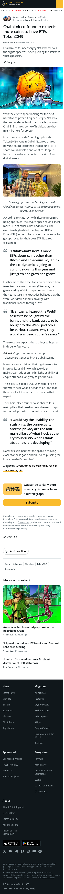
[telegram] (16, 852)
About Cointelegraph (13, 807)
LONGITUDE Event (44, 785)
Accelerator (40, 764)
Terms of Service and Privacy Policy (19, 888)
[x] (5, 852)
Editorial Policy (24, 522)
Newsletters (9, 813)
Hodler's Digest (42, 710)
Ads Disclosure (10, 824)
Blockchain (8, 722)
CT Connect (41, 791)
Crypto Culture (42, 728)
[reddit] (40, 852)
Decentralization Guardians (43, 772)
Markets (7, 698)
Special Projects (11, 776)
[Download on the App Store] (11, 843)
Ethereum (8, 710)
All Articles (40, 692)
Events (38, 779)
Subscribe (32, 502)
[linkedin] (10, 852)
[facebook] (22, 852)
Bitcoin (6, 704)
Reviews (39, 743)
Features (39, 698)
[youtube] (34, 852)
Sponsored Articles (12, 758)
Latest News (9, 42)
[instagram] (28, 852)
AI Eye (38, 722)
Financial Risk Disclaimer (10, 832)
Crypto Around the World (44, 735)
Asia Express (41, 716)
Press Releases (10, 764)
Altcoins (7, 716)
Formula (39, 758)
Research (7, 770)
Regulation (8, 728)
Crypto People (42, 704)
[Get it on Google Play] (31, 843)
